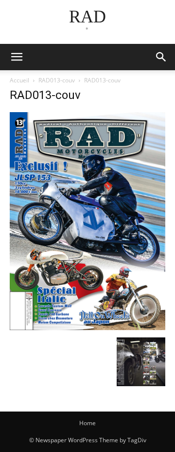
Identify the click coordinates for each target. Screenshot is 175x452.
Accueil (19, 80)
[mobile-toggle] (16, 57)
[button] (161, 57)
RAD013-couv (56, 80)
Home (87, 423)
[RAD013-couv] (87, 327)
